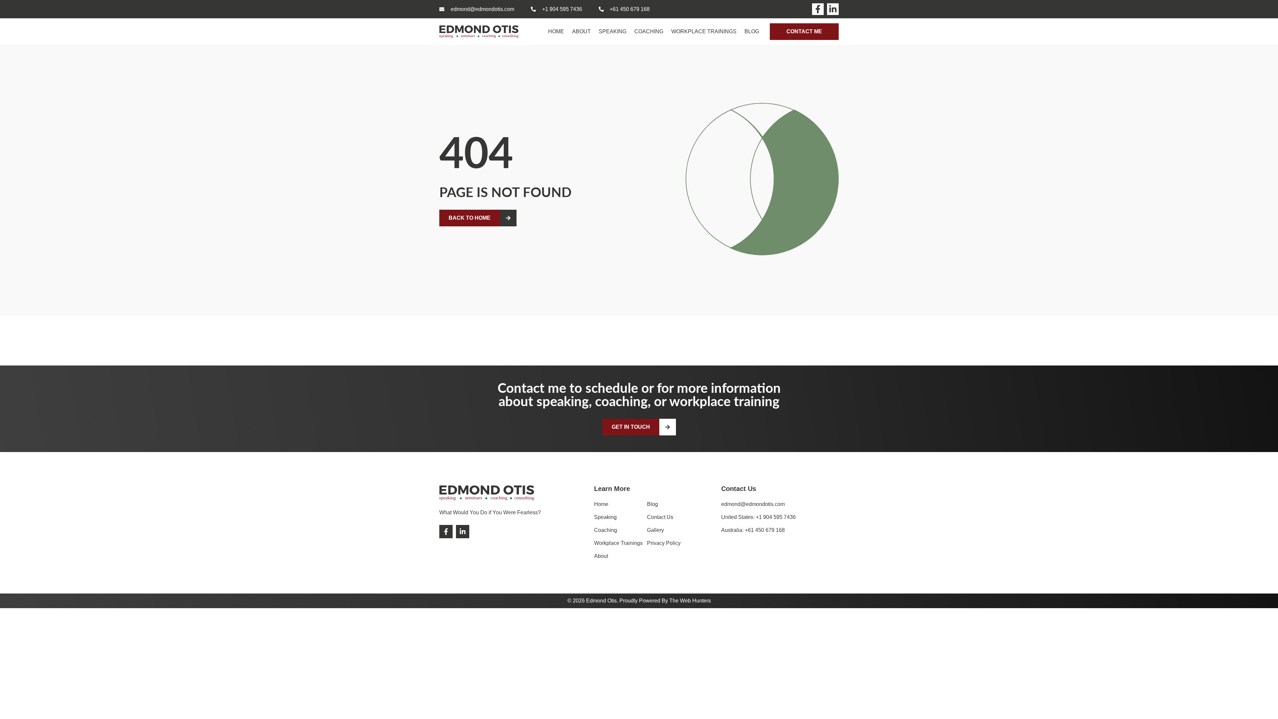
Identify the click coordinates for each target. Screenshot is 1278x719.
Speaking (612, 31)
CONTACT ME (804, 31)
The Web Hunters (690, 600)
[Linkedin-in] (833, 9)
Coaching (648, 31)
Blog (752, 31)
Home (556, 31)
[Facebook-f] (818, 9)
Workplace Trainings (704, 31)
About (581, 31)
